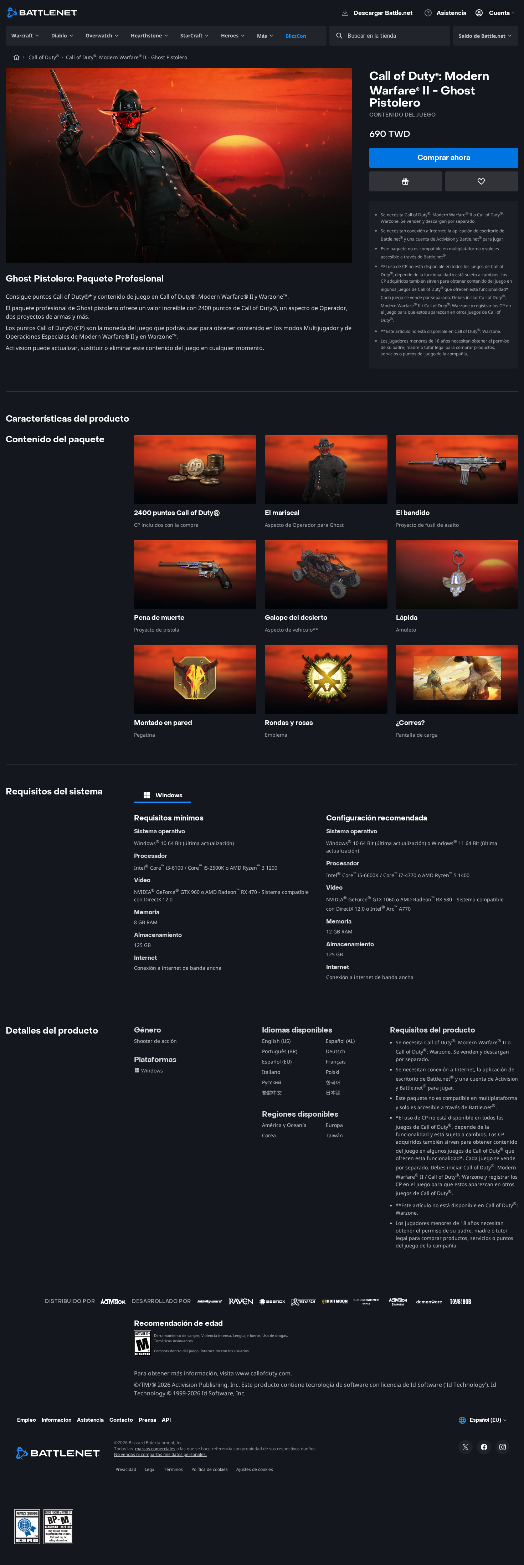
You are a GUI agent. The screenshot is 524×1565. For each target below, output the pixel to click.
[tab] (162, 795)
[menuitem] (26, 36)
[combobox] (396, 35)
